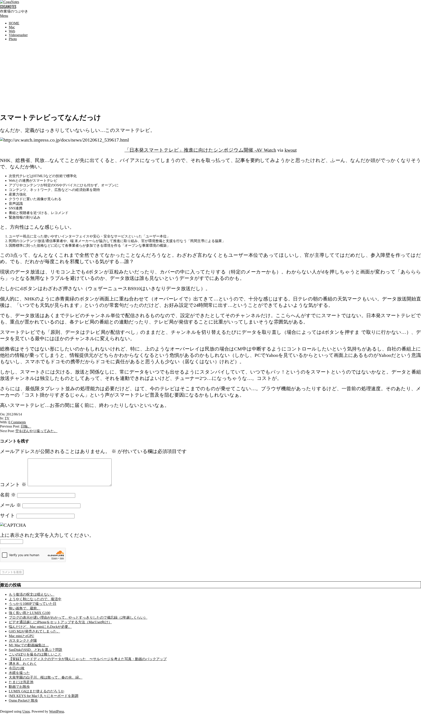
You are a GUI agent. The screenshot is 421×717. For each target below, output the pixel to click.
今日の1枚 (17, 668)
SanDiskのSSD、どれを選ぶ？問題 (35, 650)
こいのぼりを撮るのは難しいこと (35, 654)
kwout (291, 150)
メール (10, 505)
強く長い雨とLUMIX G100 (29, 613)
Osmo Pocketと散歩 (23, 700)
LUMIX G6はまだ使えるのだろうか (36, 691)
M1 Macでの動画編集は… (29, 645)
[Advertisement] (210, 75)
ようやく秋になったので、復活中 (35, 599)
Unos (26, 711)
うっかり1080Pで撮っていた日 (32, 604)
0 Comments (17, 422)
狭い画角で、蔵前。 (24, 608)
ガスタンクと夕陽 (23, 640)
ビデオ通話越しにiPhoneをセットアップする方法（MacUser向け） (60, 622)
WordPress (56, 711)
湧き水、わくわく (23, 663)
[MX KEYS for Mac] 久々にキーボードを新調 (43, 696)
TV (7, 418)
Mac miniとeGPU (21, 636)
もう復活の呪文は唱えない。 (31, 594)
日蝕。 (26, 426)
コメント (13, 484)
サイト (7, 515)
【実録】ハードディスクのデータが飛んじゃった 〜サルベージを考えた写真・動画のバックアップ (88, 659)
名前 (8, 495)
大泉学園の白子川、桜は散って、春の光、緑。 (45, 677)
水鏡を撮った (19, 673)
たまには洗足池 (21, 682)
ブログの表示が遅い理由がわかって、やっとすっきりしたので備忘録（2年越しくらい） (78, 617)
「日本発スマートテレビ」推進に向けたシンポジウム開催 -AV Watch (200, 150)
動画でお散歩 (19, 686)
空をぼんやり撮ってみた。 (36, 431)
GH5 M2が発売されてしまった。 (34, 631)
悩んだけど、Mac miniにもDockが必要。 (40, 627)
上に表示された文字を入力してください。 (47, 535)
